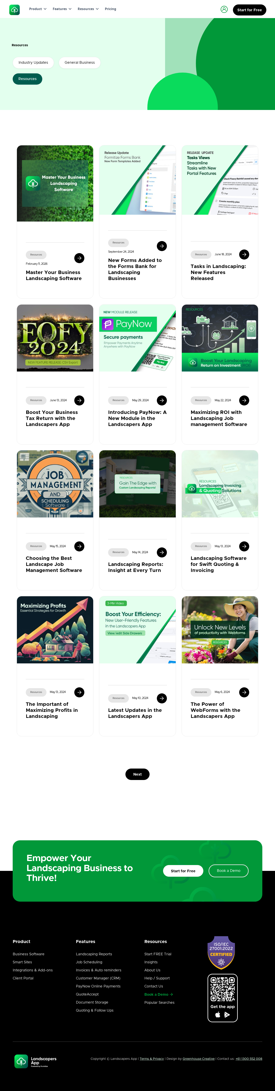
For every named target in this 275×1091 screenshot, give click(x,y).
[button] (37, 9)
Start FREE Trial (157, 954)
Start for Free (183, 871)
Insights (151, 962)
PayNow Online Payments (98, 986)
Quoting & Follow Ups (95, 1010)
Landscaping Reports (94, 954)
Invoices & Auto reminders (98, 970)
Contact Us (153, 986)
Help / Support (157, 978)
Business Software (28, 954)
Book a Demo (228, 871)
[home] (15, 10)
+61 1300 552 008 (249, 1058)
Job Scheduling (89, 962)
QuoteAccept (87, 994)
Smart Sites (22, 962)
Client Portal (23, 978)
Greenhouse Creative (199, 1058)
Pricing (110, 9)
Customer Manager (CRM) (98, 978)
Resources (27, 79)
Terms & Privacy (152, 1058)
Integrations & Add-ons (33, 970)
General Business (80, 63)
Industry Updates (33, 63)
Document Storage (92, 1002)
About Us (152, 970)
